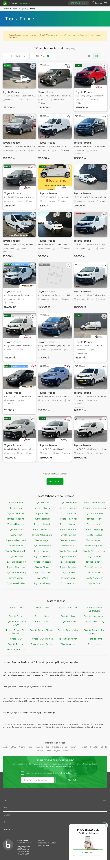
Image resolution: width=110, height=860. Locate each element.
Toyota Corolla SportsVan (94, 609)
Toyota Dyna (15, 616)
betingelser (66, 773)
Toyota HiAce (42, 616)
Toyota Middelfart (42, 545)
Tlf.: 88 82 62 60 (23, 854)
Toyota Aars (94, 583)
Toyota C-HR (42, 607)
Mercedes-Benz (59, 747)
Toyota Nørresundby (94, 551)
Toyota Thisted (42, 572)
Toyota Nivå (68, 545)
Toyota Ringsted (42, 562)
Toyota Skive (42, 567)
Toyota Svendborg (94, 567)
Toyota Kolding (94, 535)
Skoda (104, 747)
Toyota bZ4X (15, 607)
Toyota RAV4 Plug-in (42, 639)
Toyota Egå (16, 508)
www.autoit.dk (44, 845)
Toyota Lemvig (68, 540)
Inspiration (8, 829)
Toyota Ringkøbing (16, 562)
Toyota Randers (68, 556)
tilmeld (72, 780)
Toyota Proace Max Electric (94, 632)
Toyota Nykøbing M (15, 551)
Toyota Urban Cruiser (42, 644)
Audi (5, 747)
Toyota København (16, 540)
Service (7, 822)
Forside (6, 9)
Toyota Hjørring (68, 524)
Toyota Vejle (42, 578)
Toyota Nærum (42, 551)
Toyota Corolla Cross (68, 607)
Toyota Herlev (94, 519)
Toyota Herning (16, 524)
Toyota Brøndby (68, 502)
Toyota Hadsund (16, 519)
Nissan (73, 747)
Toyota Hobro (94, 524)
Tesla (48, 750)
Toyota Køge (42, 540)
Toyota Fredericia (68, 508)
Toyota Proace (68, 621)
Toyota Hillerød (42, 524)
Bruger (7, 815)
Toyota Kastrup (68, 535)
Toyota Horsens (68, 529)
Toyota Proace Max (68, 630)
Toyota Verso (68, 644)
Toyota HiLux (68, 616)
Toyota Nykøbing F (94, 545)
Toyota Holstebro (42, 529)
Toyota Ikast (15, 535)
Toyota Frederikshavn (94, 508)
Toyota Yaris (94, 644)
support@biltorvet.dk (47, 843)
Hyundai (39, 747)
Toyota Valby (68, 572)
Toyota (23, 9)
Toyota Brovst (42, 502)
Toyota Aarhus (68, 583)
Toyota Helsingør (68, 519)
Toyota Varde (94, 572)
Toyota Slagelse (68, 567)
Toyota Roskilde (68, 562)
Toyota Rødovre (94, 562)
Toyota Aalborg (42, 583)
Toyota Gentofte (15, 513)
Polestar (94, 747)
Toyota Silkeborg (16, 567)
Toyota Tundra (15, 644)
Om (5, 800)
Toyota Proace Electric (42, 630)
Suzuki (40, 750)
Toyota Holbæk (16, 529)
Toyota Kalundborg (42, 535)
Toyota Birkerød (15, 502)
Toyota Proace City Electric (16, 632)
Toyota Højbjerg (94, 529)
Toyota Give (42, 513)
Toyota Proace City (94, 621)
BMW (13, 747)
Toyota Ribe (94, 556)
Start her (88, 852)
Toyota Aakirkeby (16, 583)
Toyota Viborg (68, 578)
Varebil (15, 9)
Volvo (66, 750)
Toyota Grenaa (68, 513)
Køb (5, 807)
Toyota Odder (16, 556)
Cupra (22, 747)
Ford (30, 747)
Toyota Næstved (68, 551)
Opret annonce (79, 3)
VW (73, 750)
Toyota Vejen (16, 578)
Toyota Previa (42, 621)
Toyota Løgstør (94, 540)
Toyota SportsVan (68, 639)
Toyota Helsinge (42, 519)
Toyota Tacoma (94, 639)
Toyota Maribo (15, 545)
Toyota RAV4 (16, 639)
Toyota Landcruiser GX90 (16, 623)
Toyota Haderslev (94, 513)
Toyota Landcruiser (94, 616)
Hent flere (55, 481)
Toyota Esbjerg (42, 508)
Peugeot (83, 747)
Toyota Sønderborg (16, 572)
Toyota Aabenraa (94, 578)
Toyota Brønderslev (94, 502)
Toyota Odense (42, 556)
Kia (47, 747)
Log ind (98, 3)
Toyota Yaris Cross (15, 649)
